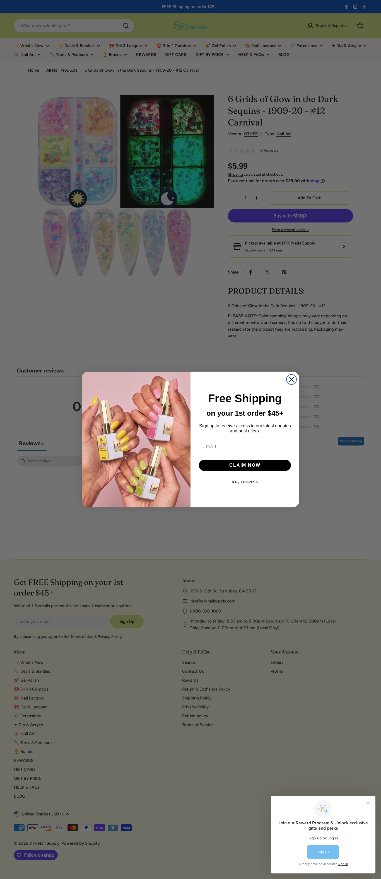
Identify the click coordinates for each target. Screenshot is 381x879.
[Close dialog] (291, 379)
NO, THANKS (245, 482)
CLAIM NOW (245, 465)
